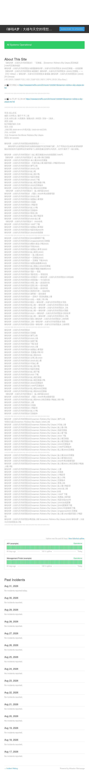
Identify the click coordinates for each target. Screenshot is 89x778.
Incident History (11, 768)
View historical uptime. (76, 538)
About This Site (15, 59)
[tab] (7, 547)
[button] (72, 29)
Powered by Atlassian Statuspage (72, 768)
